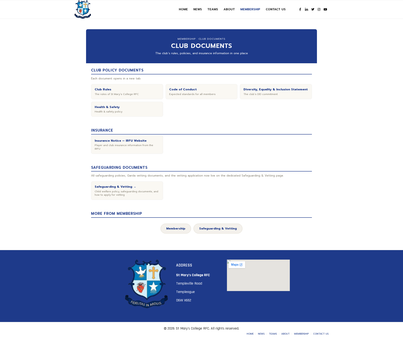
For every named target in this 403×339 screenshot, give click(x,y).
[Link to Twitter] (313, 9)
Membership (175, 228)
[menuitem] (183, 9)
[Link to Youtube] (325, 9)
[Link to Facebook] (300, 9)
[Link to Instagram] (319, 9)
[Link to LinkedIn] (306, 9)
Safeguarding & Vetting (218, 228)
